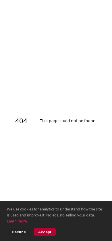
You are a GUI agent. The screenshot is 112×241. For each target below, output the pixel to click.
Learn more (17, 221)
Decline (19, 232)
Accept (44, 232)
